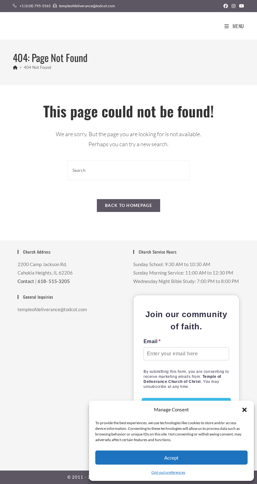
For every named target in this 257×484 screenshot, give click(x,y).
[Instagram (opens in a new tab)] (233, 6)
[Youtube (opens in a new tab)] (240, 6)
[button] (244, 410)
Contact (26, 281)
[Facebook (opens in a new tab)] (226, 6)
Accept (171, 458)
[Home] (15, 67)
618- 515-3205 (54, 281)
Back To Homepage (128, 205)
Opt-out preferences (168, 472)
